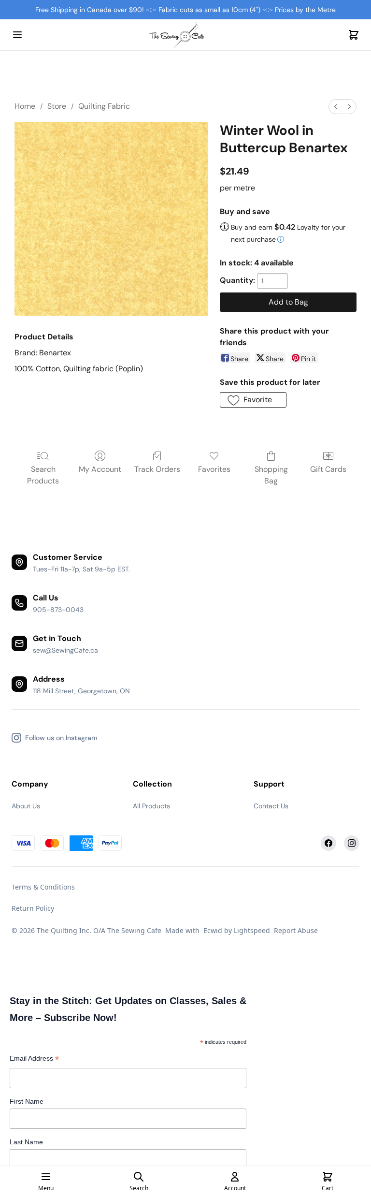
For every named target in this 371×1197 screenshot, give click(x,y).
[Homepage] (185, 35)
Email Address (34, 1059)
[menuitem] (335, 107)
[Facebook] (328, 843)
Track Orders (157, 469)
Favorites (214, 469)
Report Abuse (296, 930)
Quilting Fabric (104, 106)
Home (24, 106)
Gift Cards (328, 469)
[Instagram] (351, 843)
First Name (26, 1101)
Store (56, 106)
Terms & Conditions (43, 886)
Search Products (43, 475)
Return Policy (33, 908)
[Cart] (353, 34)
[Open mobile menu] (17, 34)
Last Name (26, 1142)
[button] (253, 400)
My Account (100, 469)
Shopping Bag (271, 475)
